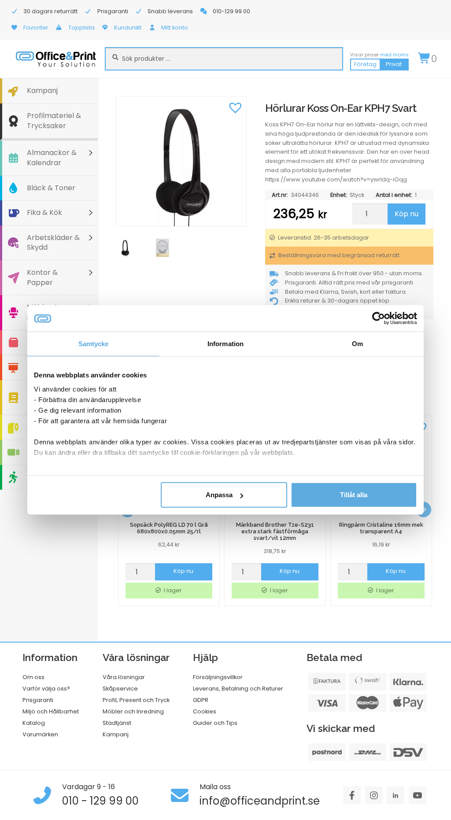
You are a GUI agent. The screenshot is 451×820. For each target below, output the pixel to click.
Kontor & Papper (42, 277)
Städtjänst (117, 723)
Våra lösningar (124, 677)
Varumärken (40, 734)
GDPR (200, 700)
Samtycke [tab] (93, 343)
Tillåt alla (353, 495)
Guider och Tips (215, 723)
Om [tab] (357, 343)
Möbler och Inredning (133, 711)
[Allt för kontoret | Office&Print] (56, 59)
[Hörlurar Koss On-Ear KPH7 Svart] (181, 161)
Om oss (33, 677)
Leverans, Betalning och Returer (238, 688)
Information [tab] (225, 343)
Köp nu (406, 214)
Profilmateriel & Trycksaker (54, 121)
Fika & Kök (44, 212)
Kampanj (42, 90)
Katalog (33, 723)
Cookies (204, 711)
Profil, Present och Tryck (136, 700)
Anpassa (219, 495)
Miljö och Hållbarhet (50, 711)
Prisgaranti (37, 700)
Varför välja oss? (46, 688)
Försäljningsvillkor (218, 677)
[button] (235, 107)
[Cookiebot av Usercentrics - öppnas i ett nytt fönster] (378, 318)
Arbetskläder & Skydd (53, 243)
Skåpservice (120, 688)
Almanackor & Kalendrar (52, 158)
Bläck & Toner (51, 188)
